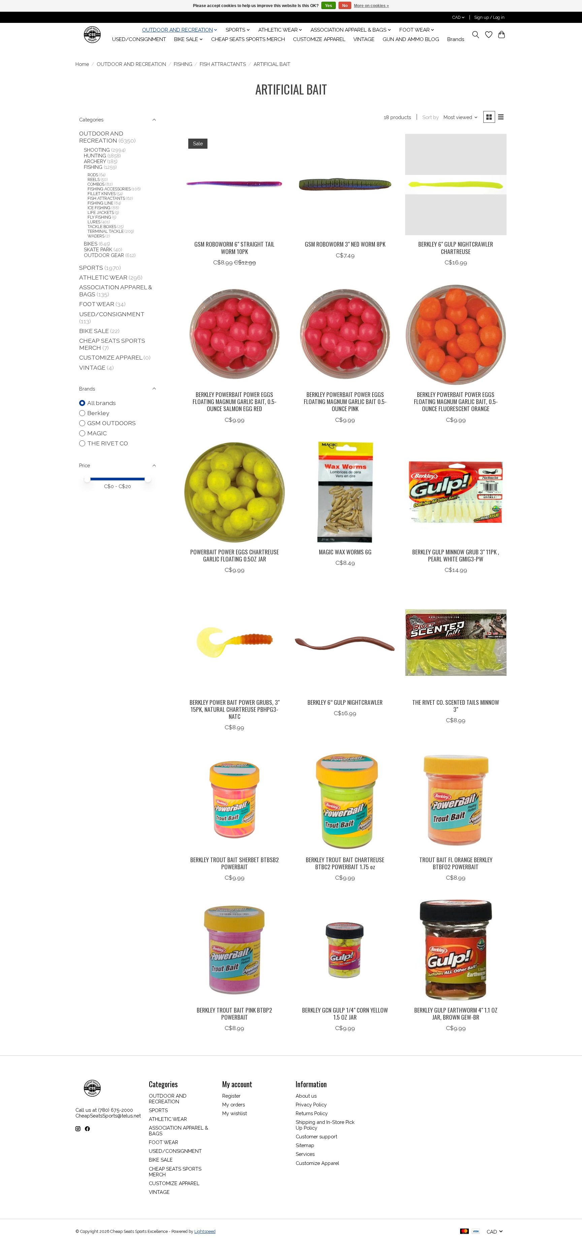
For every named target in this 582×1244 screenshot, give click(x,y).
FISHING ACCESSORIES (109, 189)
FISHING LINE (100, 203)
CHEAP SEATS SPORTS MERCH (248, 39)
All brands (101, 402)
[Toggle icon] (476, 35)
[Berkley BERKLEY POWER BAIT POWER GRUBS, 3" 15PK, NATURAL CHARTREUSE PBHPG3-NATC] (234, 642)
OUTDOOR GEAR (104, 255)
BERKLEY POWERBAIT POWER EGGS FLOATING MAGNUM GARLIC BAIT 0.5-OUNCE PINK (345, 401)
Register (231, 1096)
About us (306, 1096)
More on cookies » (371, 5)
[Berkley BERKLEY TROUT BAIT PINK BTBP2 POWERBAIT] (234, 950)
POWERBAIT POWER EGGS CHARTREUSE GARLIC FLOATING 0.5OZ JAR (234, 555)
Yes (328, 5)
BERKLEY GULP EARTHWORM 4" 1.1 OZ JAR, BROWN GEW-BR (455, 1013)
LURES (94, 222)
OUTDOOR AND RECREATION (131, 64)
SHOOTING (97, 150)
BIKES (90, 244)
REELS (94, 179)
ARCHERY (95, 161)
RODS (93, 175)
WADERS (96, 236)
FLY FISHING (99, 217)
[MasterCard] (464, 1232)
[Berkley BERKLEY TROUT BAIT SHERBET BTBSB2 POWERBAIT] (234, 799)
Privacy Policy (311, 1104)
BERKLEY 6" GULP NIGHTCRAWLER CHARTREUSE (455, 247)
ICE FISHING (99, 208)
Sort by (430, 117)
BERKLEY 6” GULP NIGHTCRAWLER (345, 702)
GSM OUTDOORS (111, 423)
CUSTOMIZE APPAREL (319, 39)
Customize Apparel (317, 1163)
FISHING (183, 64)
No (345, 5)
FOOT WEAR (96, 303)
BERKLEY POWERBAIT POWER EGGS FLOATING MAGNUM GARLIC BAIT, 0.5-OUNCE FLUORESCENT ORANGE (456, 401)
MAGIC (97, 433)
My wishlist (234, 1113)
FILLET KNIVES (102, 193)
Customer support (316, 1136)
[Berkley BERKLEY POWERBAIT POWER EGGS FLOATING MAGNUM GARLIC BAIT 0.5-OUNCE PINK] (345, 335)
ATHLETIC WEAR (103, 277)
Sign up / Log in (489, 17)
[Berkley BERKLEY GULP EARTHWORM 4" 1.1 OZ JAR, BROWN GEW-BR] (456, 950)
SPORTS (91, 267)
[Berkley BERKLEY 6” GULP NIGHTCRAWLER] (345, 642)
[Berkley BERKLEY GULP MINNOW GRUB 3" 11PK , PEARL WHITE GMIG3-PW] (456, 492)
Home (82, 64)
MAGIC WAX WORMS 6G (345, 551)
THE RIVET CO (107, 443)
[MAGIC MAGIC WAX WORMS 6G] (345, 492)
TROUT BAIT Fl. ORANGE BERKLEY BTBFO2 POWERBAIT (455, 863)
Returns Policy (312, 1113)
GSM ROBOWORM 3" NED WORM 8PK (345, 244)
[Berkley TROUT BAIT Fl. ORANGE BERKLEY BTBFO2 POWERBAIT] (456, 799)
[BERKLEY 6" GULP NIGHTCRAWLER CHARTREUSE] (456, 184)
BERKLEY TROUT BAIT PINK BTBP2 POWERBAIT (234, 1013)
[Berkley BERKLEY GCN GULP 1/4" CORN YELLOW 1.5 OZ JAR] (345, 950)
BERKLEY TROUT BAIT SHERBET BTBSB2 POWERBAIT (234, 863)
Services (305, 1154)
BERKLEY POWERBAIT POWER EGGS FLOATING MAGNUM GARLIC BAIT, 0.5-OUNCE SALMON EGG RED (235, 401)
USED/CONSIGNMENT (139, 39)
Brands (455, 39)
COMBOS (96, 184)
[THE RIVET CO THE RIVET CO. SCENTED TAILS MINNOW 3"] (456, 642)
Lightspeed (205, 1231)
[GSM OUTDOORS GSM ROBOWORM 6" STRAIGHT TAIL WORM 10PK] (234, 184)
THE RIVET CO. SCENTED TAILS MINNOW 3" (455, 706)
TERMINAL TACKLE (106, 231)
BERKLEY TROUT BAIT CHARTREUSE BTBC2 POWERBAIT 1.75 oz (345, 863)
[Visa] (476, 1232)
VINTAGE (364, 39)
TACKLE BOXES (102, 226)
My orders (233, 1104)
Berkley (98, 412)
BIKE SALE (94, 330)
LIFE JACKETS (101, 212)
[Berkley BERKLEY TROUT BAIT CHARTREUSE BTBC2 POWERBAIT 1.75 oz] (345, 799)
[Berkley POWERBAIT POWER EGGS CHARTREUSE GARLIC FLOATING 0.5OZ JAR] (234, 492)
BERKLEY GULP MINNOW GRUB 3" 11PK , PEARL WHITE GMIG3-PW (455, 555)
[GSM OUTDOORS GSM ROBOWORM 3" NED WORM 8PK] (345, 184)
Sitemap (305, 1145)
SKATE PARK (98, 249)
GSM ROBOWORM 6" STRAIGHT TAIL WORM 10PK (234, 247)
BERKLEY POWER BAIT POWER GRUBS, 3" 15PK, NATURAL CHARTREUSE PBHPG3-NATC (235, 709)
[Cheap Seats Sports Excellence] (92, 34)
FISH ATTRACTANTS (223, 64)
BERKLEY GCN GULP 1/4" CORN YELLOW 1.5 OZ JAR (345, 1013)
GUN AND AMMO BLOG (411, 39)
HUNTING (95, 155)
